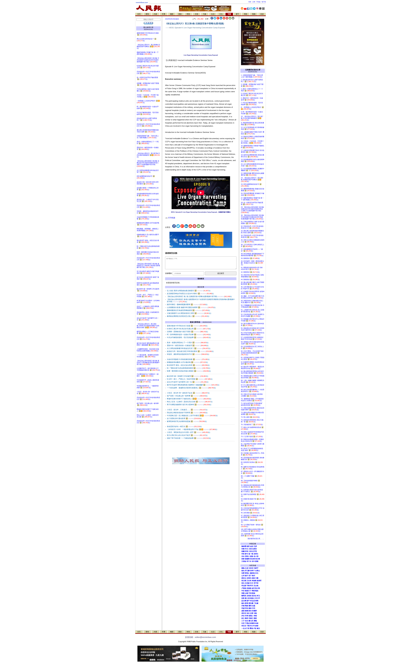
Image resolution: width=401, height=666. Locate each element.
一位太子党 (245, 628)
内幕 (155, 14)
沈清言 (254, 549)
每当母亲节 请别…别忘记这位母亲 (188, 365)
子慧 (248, 626)
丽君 (248, 546)
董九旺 (251, 621)
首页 (139, 14)
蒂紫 (253, 591)
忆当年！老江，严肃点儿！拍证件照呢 (190, 379)
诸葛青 (252, 623)
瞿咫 (250, 606)
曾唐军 (259, 580)
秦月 (253, 575)
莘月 (251, 585)
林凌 (256, 623)
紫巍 (255, 621)
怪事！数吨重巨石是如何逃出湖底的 (189, 371)
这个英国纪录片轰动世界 (184, 418)
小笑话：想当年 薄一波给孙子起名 (188, 393)
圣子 (250, 575)
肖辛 (253, 561)
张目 (248, 613)
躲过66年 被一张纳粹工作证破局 (187, 376)
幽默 (171, 14)
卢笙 (254, 628)
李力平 (257, 598)
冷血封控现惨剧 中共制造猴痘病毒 (188, 359)
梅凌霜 (243, 546)
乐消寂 (247, 583)
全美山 (257, 570)
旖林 (250, 608)
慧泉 (253, 593)
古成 (246, 568)
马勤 (255, 613)
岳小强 (256, 556)
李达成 (252, 601)
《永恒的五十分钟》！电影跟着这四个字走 (192, 429)
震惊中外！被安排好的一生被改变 (187, 345)
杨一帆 (251, 554)
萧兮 (246, 554)
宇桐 (248, 585)
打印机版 (171, 218)
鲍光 (243, 603)
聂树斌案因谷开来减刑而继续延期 (188, 310)
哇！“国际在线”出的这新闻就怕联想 (188, 368)
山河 (243, 575)
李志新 (243, 585)
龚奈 (251, 556)
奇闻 (188, 14)
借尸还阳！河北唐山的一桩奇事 (187, 396)
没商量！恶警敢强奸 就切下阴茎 (187, 331)
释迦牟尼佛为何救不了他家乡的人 (189, 399)
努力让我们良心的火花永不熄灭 (187, 435)
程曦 (243, 551)
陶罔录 (243, 596)
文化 (221, 14)
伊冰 (243, 616)
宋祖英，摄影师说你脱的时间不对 (188, 354)
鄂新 (246, 606)
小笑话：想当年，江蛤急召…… (187, 410)
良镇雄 (249, 588)
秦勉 (243, 568)
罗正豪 (247, 570)
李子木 (249, 561)
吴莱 (251, 613)
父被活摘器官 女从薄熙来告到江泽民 (189, 313)
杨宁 (246, 575)
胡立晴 (257, 559)
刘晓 (243, 549)
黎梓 (246, 618)
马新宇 (256, 568)
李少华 (252, 626)
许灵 (243, 623)
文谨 (250, 549)
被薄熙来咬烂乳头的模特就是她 (187, 421)
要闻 (147, 14)
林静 (243, 559)
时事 (163, 14)
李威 (243, 608)
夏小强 (247, 598)
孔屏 (255, 546)
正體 (253, 2)
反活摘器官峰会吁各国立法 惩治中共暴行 (190, 293)
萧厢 (256, 561)
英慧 (243, 593)
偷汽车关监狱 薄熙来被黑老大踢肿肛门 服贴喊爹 (193, 385)
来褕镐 (254, 580)
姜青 (246, 603)
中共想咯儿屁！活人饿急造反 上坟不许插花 (192, 415)
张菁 (243, 573)
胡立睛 (243, 580)
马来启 (251, 568)
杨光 (243, 570)
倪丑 (246, 621)
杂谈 (262, 14)
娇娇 (256, 626)
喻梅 (246, 611)
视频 (253, 14)
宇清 (250, 593)
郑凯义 (247, 556)
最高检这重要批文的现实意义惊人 (188, 316)
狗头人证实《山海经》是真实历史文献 (190, 402)
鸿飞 (258, 596)
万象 (204, 14)
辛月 (251, 583)
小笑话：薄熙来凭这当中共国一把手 (188, 432)
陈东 (250, 611)
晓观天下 (248, 591)
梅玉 (258, 628)
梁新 (255, 618)
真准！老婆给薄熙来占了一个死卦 (187, 342)
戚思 (243, 611)
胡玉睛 (252, 559)
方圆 (256, 578)
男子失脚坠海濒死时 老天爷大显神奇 (189, 404)
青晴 (256, 601)
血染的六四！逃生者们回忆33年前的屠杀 (190, 351)
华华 (253, 608)
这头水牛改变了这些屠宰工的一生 (187, 382)
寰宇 (237, 14)
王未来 (249, 580)
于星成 (247, 623)
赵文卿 (243, 601)
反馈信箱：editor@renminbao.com (200, 637)
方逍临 (243, 561)
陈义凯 (257, 588)
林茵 (253, 578)
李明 (246, 551)
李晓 (255, 616)
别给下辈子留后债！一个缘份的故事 (189, 438)
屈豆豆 (243, 613)
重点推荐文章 (148, 27)
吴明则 (249, 596)
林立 (243, 618)
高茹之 (252, 598)
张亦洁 (254, 596)
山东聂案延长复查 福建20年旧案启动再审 (191, 307)
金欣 (251, 546)
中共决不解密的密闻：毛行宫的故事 (189, 337)
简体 (249, 2)
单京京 (243, 626)
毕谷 (243, 591)
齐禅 (246, 616)
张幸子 (252, 570)
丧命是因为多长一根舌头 (184, 426)
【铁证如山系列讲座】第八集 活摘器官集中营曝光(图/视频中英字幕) (199, 296)
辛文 (246, 549)
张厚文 (256, 554)
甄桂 (256, 591)
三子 (243, 621)
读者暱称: (168, 273)
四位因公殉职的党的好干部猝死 (187, 412)
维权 (245, 14)
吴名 (243, 556)
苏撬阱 (254, 611)
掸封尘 (243, 578)
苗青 (243, 598)
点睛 (246, 593)
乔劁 (243, 606)
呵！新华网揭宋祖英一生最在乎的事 (189, 334)
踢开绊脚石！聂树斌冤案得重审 (187, 304)
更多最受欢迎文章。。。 (256, 538)
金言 (253, 588)
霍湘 (251, 628)
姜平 (248, 601)
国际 (180, 14)
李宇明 (256, 583)
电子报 (264, 2)
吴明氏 (249, 578)
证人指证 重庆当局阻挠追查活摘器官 (188, 291)
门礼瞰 (256, 603)
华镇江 (251, 618)
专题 (229, 14)
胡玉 (243, 583)
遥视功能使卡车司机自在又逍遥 (187, 326)
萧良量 (251, 603)
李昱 (243, 554)
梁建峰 (247, 559)
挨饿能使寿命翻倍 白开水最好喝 (187, 362)
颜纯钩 (252, 573)
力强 (250, 551)
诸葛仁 (251, 616)
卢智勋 (243, 588)
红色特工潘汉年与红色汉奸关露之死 (189, 329)
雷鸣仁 (247, 573)
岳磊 (253, 606)
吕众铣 (256, 585)
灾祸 (196, 14)
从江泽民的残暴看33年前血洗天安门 (188, 348)
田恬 (246, 608)
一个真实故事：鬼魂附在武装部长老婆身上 (191, 388)
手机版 (258, 2)
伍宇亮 (254, 551)
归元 (256, 573)
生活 (212, 14)
